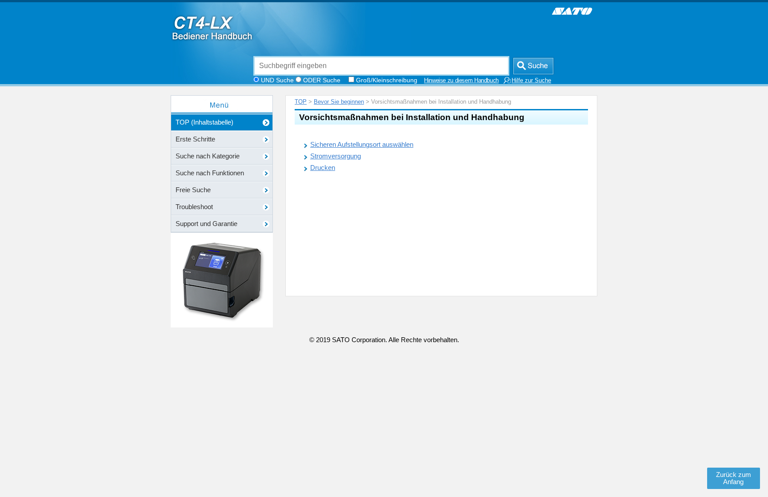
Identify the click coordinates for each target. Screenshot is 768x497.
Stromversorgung (335, 156)
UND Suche (277, 80)
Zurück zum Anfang (733, 478)
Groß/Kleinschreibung (386, 80)
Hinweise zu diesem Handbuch (461, 80)
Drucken (322, 167)
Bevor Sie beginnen (339, 101)
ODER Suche (321, 80)
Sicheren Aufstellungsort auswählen (361, 144)
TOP (301, 101)
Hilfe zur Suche (531, 80)
